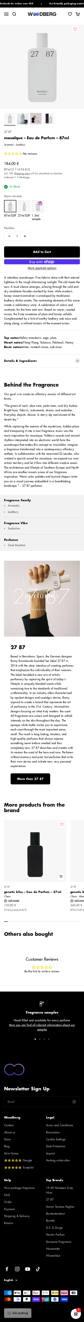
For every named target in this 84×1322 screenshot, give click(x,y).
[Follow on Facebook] (7, 1269)
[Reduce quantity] (9, 236)
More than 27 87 (30, 778)
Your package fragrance (19, 1187)
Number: (9, 228)
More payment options (42, 268)
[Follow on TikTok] (38, 1269)
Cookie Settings (55, 1139)
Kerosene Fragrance (58, 1241)
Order (8, 1202)
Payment (9, 1209)
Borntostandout (55, 1213)
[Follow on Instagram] (17, 1269)
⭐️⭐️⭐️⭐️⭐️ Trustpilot (18, 1167)
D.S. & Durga (54, 1227)
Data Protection (55, 1146)
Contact (8, 1125)
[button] (13, 153)
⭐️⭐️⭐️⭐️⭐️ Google (18, 1160)
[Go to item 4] (49, 119)
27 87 (8, 131)
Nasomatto (53, 1248)
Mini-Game (11, 1153)
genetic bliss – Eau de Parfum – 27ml (32, 892)
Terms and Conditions (59, 1125)
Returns (8, 1223)
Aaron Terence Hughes (60, 1206)
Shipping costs (22, 173)
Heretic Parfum (55, 1234)
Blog (7, 1146)
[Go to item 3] (36, 119)
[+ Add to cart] (61, 876)
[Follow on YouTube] (27, 1269)
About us (9, 1132)
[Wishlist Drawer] (70, 14)
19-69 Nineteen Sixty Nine (59, 1190)
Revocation (53, 1132)
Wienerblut (53, 1255)
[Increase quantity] (25, 236)
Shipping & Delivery (17, 1216)
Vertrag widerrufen (58, 1160)
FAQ (7, 1195)
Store (7, 1139)
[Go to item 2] (23, 119)
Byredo (50, 1220)
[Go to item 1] (9, 119)
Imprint (50, 1153)
